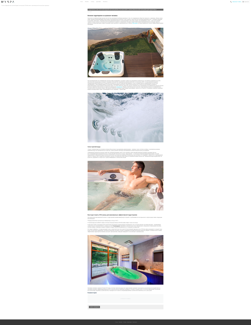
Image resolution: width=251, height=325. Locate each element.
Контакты (105, 1)
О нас (81, 1)
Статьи (92, 1)
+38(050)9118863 (236, 1)
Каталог (87, 1)
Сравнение (246, 1)
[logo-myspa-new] (7, 1)
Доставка (98, 1)
